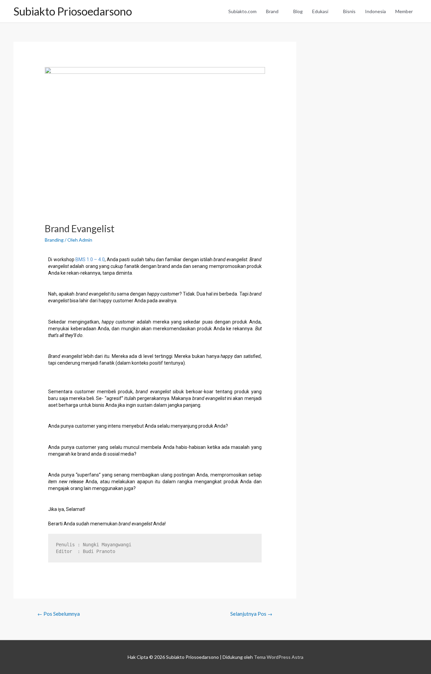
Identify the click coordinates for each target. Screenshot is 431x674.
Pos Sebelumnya (58, 614)
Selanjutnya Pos (251, 614)
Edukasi (320, 11)
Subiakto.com (242, 11)
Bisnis (349, 11)
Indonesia (375, 11)
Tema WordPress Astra (278, 657)
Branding (54, 240)
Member (404, 11)
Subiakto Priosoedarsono (72, 11)
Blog (298, 11)
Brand (272, 11)
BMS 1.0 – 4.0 (90, 259)
